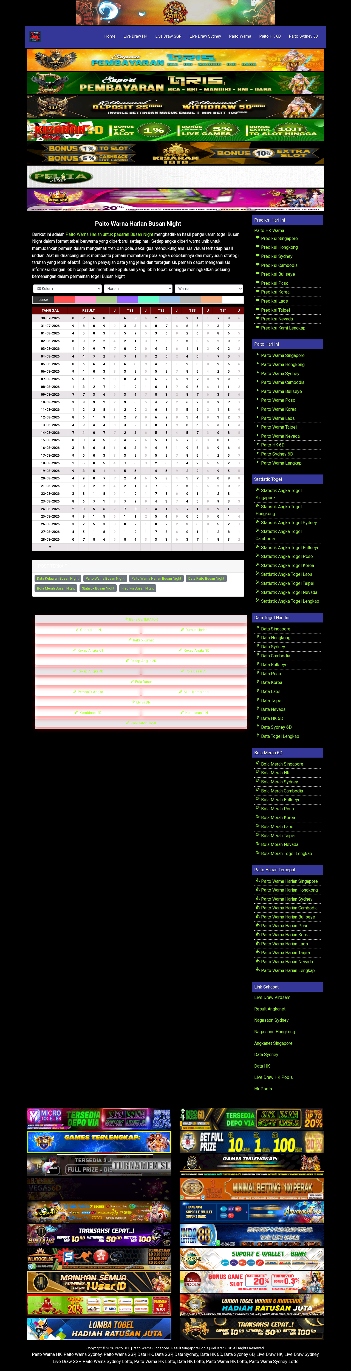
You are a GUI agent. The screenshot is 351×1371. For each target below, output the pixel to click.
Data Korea (271, 682)
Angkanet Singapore (273, 1043)
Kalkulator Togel (143, 723)
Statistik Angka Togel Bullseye (289, 547)
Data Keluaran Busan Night (58, 578)
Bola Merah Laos (276, 826)
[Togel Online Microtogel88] (99, 1118)
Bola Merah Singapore (281, 764)
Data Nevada (272, 709)
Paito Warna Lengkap (281, 463)
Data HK (262, 1066)
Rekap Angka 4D (90, 671)
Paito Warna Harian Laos (284, 943)
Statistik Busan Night (98, 588)
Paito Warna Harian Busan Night (138, 223)
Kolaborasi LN (196, 713)
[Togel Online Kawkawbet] (99, 1165)
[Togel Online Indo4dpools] (99, 1328)
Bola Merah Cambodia (281, 791)
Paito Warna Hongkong (282, 364)
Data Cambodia (275, 655)
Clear (43, 300)
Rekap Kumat (143, 640)
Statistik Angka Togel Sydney (288, 522)
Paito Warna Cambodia (282, 382)
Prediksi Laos (274, 301)
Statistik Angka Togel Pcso (286, 556)
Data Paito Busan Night (206, 578)
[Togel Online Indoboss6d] (252, 1118)
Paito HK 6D (270, 36)
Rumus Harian (196, 630)
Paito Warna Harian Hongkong (289, 890)
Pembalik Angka (90, 692)
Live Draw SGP (168, 36)
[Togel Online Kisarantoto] (175, 153)
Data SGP (163, 1354)
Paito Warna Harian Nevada (286, 961)
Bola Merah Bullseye (280, 799)
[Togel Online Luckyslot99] (252, 1142)
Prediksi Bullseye (277, 274)
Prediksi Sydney (276, 256)
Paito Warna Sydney (279, 373)
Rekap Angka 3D (196, 650)
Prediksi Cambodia (279, 265)
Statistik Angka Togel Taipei (287, 583)
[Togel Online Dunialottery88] (252, 1188)
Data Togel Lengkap (279, 736)
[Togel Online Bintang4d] (99, 1235)
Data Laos (270, 691)
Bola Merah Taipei (277, 835)
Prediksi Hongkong (279, 247)
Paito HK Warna (269, 230)
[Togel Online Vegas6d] (99, 1188)
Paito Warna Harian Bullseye (287, 917)
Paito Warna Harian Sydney (286, 899)
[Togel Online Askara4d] (99, 1212)
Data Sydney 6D (276, 727)
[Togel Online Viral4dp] (175, 200)
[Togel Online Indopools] (252, 1282)
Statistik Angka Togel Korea (287, 565)
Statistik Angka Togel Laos (286, 574)
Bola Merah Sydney (279, 781)
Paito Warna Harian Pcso (284, 925)
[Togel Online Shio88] (252, 1305)
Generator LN (90, 630)
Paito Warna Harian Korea (285, 934)
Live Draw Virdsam (272, 997)
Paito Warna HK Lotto (154, 1361)
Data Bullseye (274, 664)
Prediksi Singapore (279, 238)
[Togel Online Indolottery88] (252, 1235)
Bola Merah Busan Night (56, 588)
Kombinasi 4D (90, 713)
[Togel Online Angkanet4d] (252, 1258)
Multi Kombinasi (196, 692)
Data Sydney (272, 646)
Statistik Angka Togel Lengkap (289, 601)
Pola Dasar (143, 682)
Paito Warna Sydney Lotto (107, 1361)
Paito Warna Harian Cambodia (289, 908)
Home (109, 36)
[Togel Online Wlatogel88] (99, 1258)
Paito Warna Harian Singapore (289, 881)
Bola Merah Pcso (277, 808)
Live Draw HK (135, 36)
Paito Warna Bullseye (281, 391)
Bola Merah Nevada (279, 844)
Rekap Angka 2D (143, 661)
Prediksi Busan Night (137, 588)
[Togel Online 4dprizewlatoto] (99, 1282)
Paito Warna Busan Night (105, 578)
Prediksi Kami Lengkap (282, 328)
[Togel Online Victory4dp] (99, 1142)
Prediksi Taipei (275, 310)
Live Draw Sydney (205, 36)
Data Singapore (275, 629)
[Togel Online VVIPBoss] (175, 60)
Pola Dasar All (196, 671)
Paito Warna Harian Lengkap (287, 970)
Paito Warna (240, 36)
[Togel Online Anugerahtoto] (252, 1212)
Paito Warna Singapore (282, 355)
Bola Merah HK (275, 772)
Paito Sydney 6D (303, 36)
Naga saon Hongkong (274, 1031)
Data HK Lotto (190, 1361)
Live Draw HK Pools (273, 1077)
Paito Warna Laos (277, 418)
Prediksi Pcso (274, 283)
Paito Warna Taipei (278, 427)
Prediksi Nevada (276, 319)
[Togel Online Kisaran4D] (175, 130)
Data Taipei (271, 700)
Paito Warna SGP (119, 1354)
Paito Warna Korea (278, 409)
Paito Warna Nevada (280, 436)
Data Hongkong (275, 637)
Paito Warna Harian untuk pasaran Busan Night (109, 234)
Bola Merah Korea (277, 817)
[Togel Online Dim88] (175, 83)
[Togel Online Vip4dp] (252, 1165)
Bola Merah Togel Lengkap (286, 853)
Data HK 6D (271, 718)
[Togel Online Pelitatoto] (175, 177)
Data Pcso (270, 673)
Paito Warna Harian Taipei (285, 952)
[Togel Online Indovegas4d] (252, 1328)
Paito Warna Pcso (277, 400)
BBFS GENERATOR (143, 619)
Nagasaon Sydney (271, 1020)
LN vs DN (143, 702)
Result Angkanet (269, 1009)
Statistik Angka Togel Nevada (288, 592)
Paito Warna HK (47, 1354)
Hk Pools (263, 1088)
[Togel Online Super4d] (175, 107)
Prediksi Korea (275, 292)
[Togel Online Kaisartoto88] (99, 1305)
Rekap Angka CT (90, 650)
